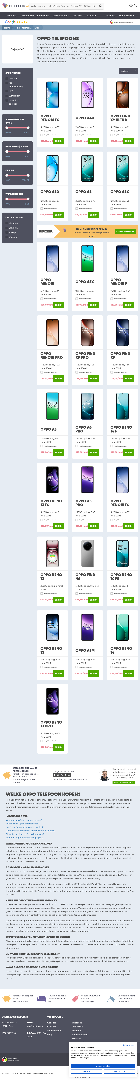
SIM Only (76, 1038)
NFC (11, 91)
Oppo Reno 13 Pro (51, 724)
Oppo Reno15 (47, 282)
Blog (49, 1034)
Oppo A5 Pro (83, 503)
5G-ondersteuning (16, 85)
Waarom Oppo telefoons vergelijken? (24, 837)
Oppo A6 (83, 192)
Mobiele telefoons (23, 27)
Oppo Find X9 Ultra (120, 118)
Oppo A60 (49, 192)
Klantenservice (126, 15)
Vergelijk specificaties (50, 135)
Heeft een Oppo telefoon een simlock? (25, 827)
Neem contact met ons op (124, 782)
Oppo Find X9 (120, 355)
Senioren (13, 227)
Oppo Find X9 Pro (85, 355)
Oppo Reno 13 (51, 650)
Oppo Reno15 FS (119, 503)
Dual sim (13, 78)
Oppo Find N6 (85, 577)
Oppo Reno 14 (121, 650)
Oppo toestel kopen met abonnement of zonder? (30, 830)
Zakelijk (12, 232)
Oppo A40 (84, 118)
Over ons (110, 15)
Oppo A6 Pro (83, 429)
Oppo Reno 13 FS (51, 503)
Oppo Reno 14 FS (121, 577)
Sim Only (77, 15)
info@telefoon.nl (35, 1026)
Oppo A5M (85, 650)
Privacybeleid (129, 1045)
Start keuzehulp (124, 231)
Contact (51, 1022)
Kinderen (13, 223)
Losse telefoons (60, 15)
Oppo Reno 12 (51, 577)
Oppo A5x (84, 282)
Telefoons (11, 15)
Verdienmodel (54, 1030)
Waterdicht (14, 95)
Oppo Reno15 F (118, 282)
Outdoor (13, 237)
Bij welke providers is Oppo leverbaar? (25, 834)
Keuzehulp (91, 15)
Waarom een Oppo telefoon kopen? (24, 820)
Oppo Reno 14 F (121, 429)
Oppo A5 (48, 429)
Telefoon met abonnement (35, 15)
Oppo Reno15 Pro (51, 355)
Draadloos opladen (14, 102)
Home (7, 27)
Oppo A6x (119, 192)
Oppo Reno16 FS (49, 118)
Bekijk (58, 141)
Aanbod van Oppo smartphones (22, 823)
